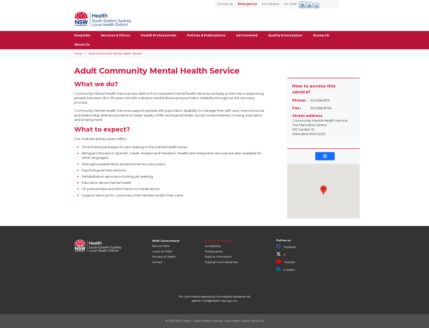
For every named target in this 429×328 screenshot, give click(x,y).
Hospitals (82, 35)
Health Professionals (158, 35)
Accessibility (213, 246)
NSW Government (165, 241)
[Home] (102, 18)
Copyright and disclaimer (221, 262)
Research (321, 35)
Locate (325, 156)
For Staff (290, 4)
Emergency (247, 4)
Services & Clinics (115, 35)
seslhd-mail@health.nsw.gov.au (215, 300)
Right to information (218, 256)
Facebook (289, 247)
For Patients (270, 4)
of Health (164, 256)
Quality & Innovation (285, 35)
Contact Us (225, 4)
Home (78, 53)
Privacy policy (214, 251)
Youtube (289, 262)
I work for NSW (162, 251)
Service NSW (160, 246)
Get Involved (246, 35)
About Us (82, 44)
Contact (157, 262)
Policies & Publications (206, 35)
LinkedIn (289, 270)
